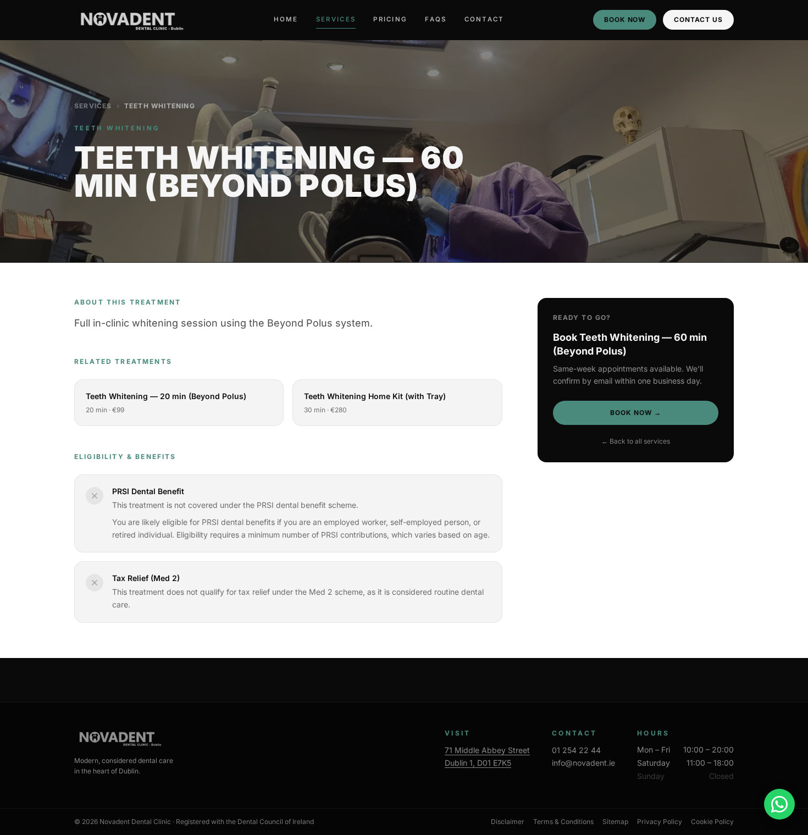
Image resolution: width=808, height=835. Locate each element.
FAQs (435, 19)
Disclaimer (507, 821)
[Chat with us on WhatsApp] (779, 804)
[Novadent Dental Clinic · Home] (129, 20)
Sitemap (615, 821)
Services (336, 19)
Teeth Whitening (159, 106)
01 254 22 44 (576, 750)
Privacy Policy (659, 821)
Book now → (635, 412)
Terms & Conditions (563, 821)
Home (286, 19)
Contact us (698, 19)
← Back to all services (635, 441)
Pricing (390, 19)
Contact (484, 19)
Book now (625, 19)
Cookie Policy (712, 821)
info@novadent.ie (583, 762)
